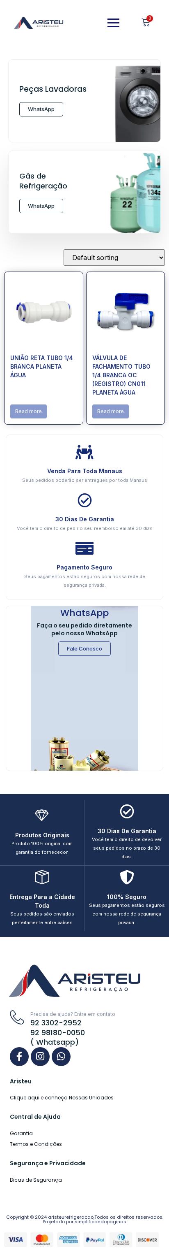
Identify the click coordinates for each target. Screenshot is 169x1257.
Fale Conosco (84, 648)
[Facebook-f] (19, 1056)
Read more (28, 411)
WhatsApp (41, 109)
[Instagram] (40, 1056)
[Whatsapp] (61, 1056)
